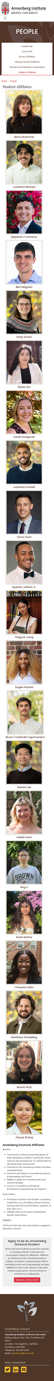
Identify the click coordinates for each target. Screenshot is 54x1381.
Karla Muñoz (24, 937)
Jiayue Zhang (24, 1137)
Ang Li (24, 887)
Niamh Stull (24, 1087)
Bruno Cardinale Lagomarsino (25, 737)
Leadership (27, 46)
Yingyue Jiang (24, 637)
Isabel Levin (24, 837)
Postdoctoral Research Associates (27, 67)
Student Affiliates (27, 72)
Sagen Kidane (24, 687)
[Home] (25, 8)
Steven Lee (24, 787)
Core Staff (27, 51)
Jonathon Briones (24, 187)
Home (4, 81)
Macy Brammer (24, 137)
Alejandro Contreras (24, 237)
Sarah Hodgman (24, 437)
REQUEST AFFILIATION (27, 1279)
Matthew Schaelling (24, 1037)
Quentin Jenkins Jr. (24, 587)
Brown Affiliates (27, 56)
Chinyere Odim (24, 987)
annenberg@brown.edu (22, 1353)
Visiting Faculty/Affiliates (27, 61)
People (13, 81)
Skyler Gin (24, 387)
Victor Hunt (24, 537)
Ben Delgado (24, 287)
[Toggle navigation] (5, 18)
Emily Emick (24, 337)
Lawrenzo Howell (24, 487)
